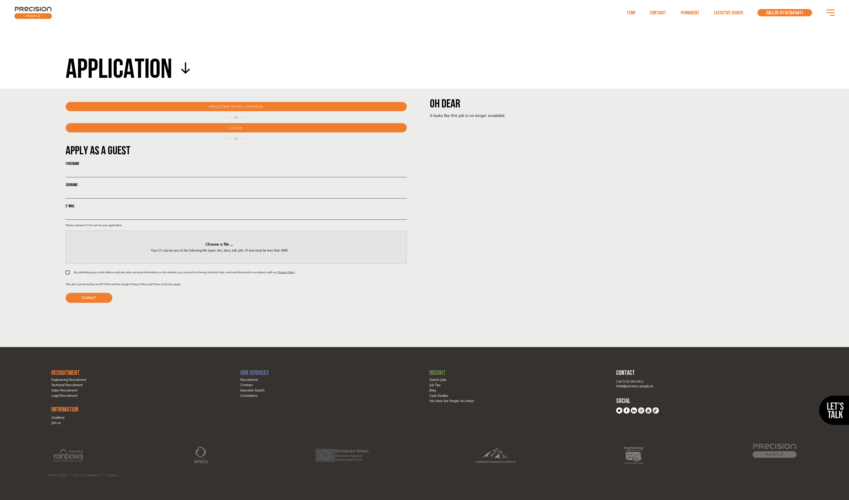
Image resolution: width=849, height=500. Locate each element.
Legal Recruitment (64, 395)
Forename (72, 163)
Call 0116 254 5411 (630, 382)
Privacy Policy (286, 272)
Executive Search (728, 12)
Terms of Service (163, 284)
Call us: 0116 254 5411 (784, 12)
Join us (56, 422)
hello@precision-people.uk (634, 386)
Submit (89, 297)
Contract (658, 12)
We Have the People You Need (451, 401)
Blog (432, 390)
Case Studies (438, 395)
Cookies (111, 475)
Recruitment (249, 379)
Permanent (690, 12)
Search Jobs (437, 379)
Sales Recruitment (64, 390)
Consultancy (249, 395)
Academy (58, 417)
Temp (631, 12)
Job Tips (435, 385)
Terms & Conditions (86, 475)
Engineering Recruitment (68, 379)
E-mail (70, 206)
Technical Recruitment (67, 385)
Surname (72, 185)
